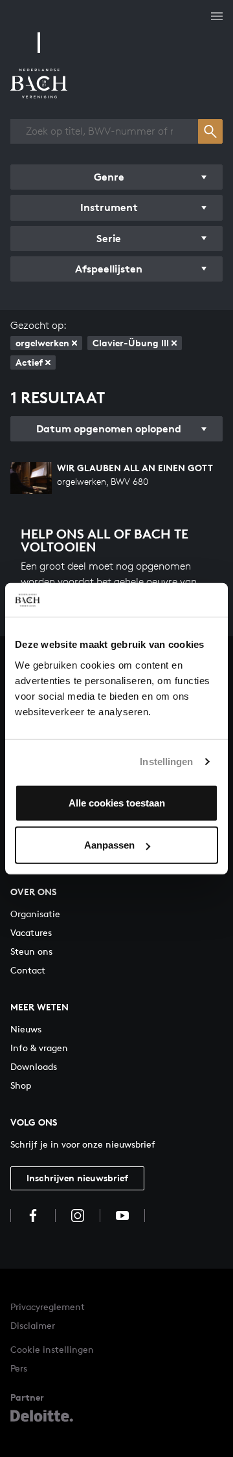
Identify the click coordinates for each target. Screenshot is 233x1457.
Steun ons (31, 951)
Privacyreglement (47, 1306)
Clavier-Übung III (131, 342)
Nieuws (25, 1028)
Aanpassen (109, 845)
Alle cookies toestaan (117, 802)
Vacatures (31, 932)
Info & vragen (39, 1047)
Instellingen (166, 761)
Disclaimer (32, 1325)
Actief (29, 362)
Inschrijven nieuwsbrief (77, 1177)
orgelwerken (42, 342)
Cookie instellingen (52, 1349)
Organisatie (35, 913)
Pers (18, 1368)
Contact (27, 969)
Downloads (33, 1066)
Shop (20, 1085)
